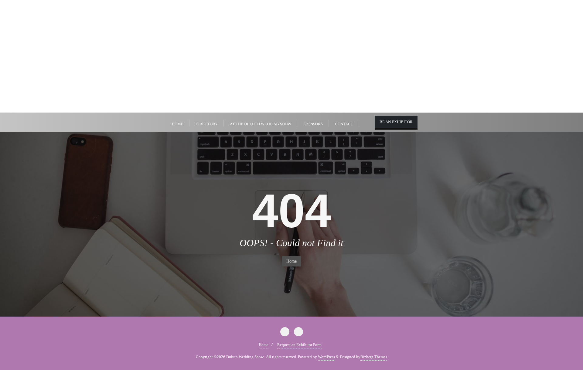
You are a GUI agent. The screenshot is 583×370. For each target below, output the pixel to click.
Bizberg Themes (373, 357)
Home (291, 261)
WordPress (326, 357)
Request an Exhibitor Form (299, 344)
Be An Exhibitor (396, 122)
